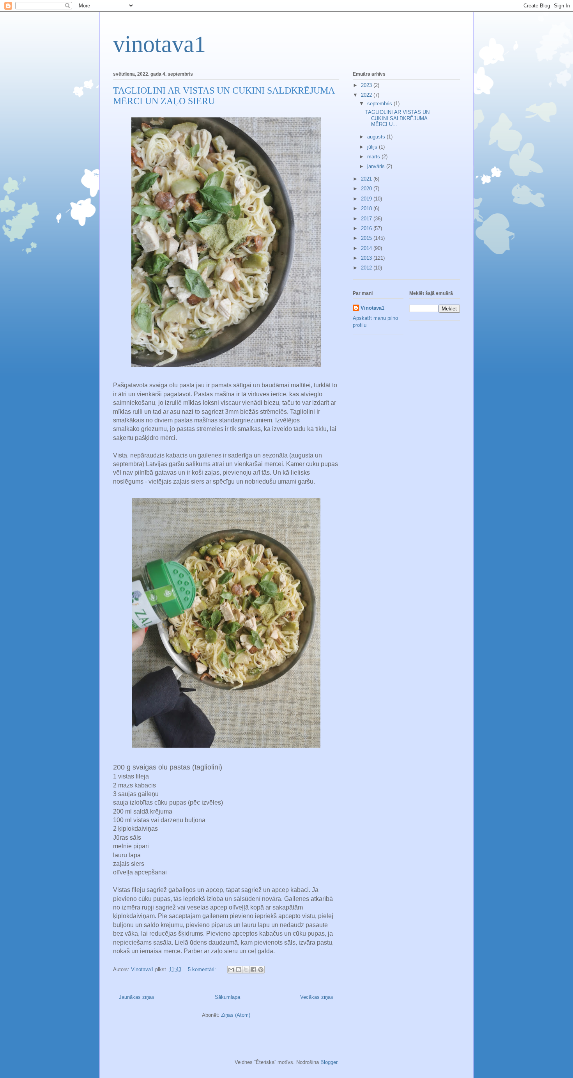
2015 (367, 238)
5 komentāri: (203, 969)
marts (374, 157)
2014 (367, 248)
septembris (380, 103)
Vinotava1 (372, 308)
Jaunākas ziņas (136, 997)
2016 (367, 228)
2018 (367, 208)
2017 (367, 219)
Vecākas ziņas (316, 997)
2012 (367, 268)
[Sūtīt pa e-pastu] (231, 969)
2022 (367, 95)
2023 (367, 85)
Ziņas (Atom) (235, 1015)
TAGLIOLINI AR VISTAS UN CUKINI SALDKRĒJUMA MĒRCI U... (397, 118)
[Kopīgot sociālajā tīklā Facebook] (253, 969)
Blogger (328, 1062)
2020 (367, 188)
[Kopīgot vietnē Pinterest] (261, 969)
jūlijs (373, 147)
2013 (367, 258)
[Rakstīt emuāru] (238, 969)
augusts (377, 137)
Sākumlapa (227, 997)
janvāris (376, 166)
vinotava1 (159, 44)
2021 (367, 179)
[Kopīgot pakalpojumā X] (246, 969)
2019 (367, 199)
